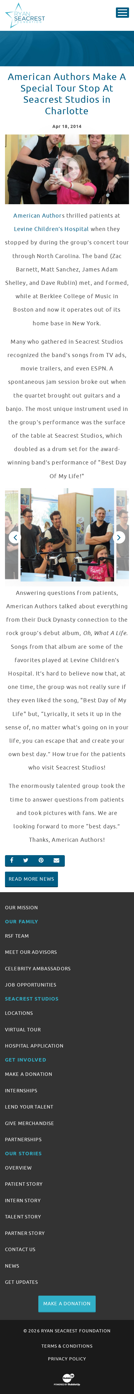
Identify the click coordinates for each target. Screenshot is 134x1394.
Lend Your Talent (29, 1107)
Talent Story (23, 1217)
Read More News (31, 879)
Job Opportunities (30, 985)
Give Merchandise (29, 1123)
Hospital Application (34, 1046)
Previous (15, 537)
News (12, 1266)
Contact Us (20, 1249)
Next (119, 537)
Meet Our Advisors (31, 952)
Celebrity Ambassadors (38, 969)
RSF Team (17, 936)
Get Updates (21, 1282)
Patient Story (24, 1184)
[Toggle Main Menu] (122, 12)
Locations (19, 1013)
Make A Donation (28, 1074)
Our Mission (21, 908)
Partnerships (23, 1140)
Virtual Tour (23, 1030)
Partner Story (25, 1233)
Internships (21, 1091)
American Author (37, 215)
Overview (18, 1168)
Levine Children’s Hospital (51, 229)
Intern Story (23, 1201)
